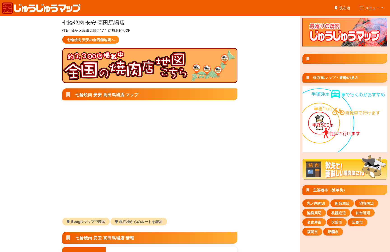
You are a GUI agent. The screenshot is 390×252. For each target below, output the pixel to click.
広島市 (357, 222)
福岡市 (312, 231)
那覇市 (333, 231)
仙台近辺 (363, 212)
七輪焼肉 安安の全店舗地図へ (91, 39)
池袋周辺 (314, 212)
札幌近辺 (338, 212)
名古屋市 (314, 222)
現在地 (344, 7)
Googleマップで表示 (88, 221)
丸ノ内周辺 (316, 203)
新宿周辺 (342, 203)
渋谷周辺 (366, 203)
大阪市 (336, 222)
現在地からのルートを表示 (140, 221)
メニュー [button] (373, 7)
